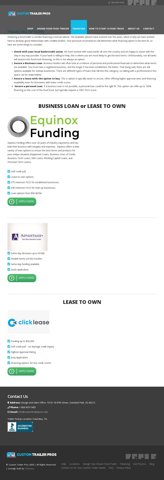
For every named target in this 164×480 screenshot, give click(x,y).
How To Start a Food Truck (106, 28)
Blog (151, 463)
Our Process (139, 463)
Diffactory (29, 468)
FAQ (111, 467)
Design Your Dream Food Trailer (100, 463)
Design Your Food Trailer (53, 28)
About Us (133, 28)
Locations (74, 463)
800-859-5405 (117, 2)
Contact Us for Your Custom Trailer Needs (83, 467)
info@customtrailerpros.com (33, 411)
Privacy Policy (124, 467)
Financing (79, 28)
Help (63, 463)
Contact (148, 28)
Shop (30, 28)
